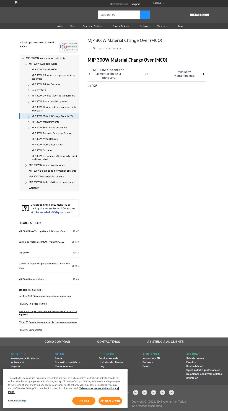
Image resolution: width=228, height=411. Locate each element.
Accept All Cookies (110, 400)
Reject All (84, 400)
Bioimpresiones (64, 366)
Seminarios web (108, 358)
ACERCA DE (194, 354)
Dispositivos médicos (68, 362)
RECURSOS (106, 354)
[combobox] (119, 15)
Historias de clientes (111, 362)
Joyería (15, 366)
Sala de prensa (195, 358)
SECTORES (18, 354)
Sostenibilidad (194, 366)
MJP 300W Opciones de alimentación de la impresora (108, 74)
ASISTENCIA (151, 354)
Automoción (18, 362)
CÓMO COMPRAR (57, 342)
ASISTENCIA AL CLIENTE (165, 342)
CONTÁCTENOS (108, 342)
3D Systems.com (119, 4)
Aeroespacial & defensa (25, 358)
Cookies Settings (17, 400)
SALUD (59, 354)
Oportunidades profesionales (203, 370)
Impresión (192, 377)
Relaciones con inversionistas (204, 374)
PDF (94, 85)
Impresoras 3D (151, 358)
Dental (59, 358)
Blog (101, 366)
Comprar (135, 4)
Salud (145, 366)
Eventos (191, 362)
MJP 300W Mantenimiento (184, 74)
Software (147, 362)
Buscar (145, 15)
